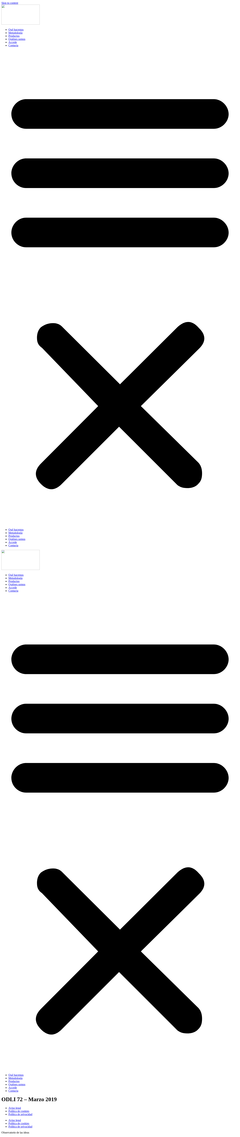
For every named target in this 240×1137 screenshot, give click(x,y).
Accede (12, 42)
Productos (14, 35)
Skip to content (9, 2)
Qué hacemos (16, 29)
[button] (120, 287)
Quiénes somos (16, 39)
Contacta (13, 45)
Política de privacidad (20, 1114)
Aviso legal (14, 1107)
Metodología (15, 32)
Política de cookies (18, 1111)
